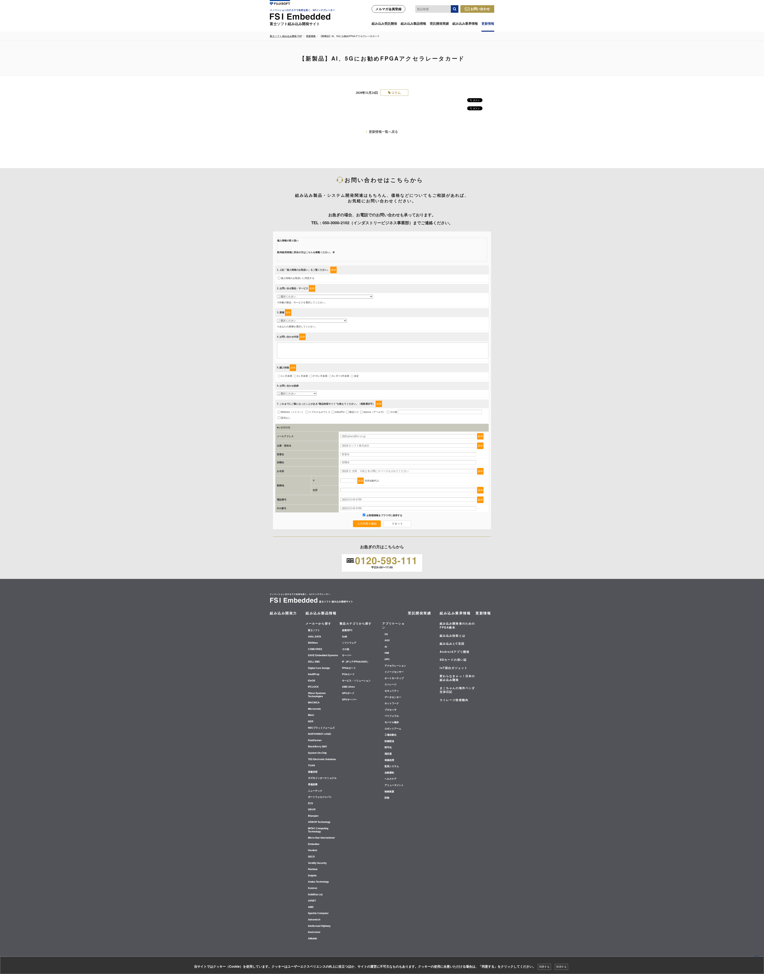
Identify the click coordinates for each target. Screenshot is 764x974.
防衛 (387, 797)
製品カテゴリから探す (356, 623)
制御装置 (389, 791)
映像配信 (389, 741)
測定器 (388, 753)
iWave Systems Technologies (317, 695)
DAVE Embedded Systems (323, 655)
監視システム (392, 766)
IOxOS (311, 680)
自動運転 (389, 772)
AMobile (312, 938)
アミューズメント (394, 785)
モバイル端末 (392, 722)
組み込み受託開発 (384, 23)
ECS (310, 803)
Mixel (311, 715)
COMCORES (315, 649)
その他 (393, 412)
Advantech (314, 919)
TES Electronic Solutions (322, 759)
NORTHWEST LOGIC (319, 734)
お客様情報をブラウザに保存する (384, 515)
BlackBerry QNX (317, 746)
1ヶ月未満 (286, 376)
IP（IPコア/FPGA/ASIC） (355, 661)
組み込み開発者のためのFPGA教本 (457, 625)
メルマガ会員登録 (388, 9)
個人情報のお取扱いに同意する (297, 278)
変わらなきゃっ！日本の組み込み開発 (457, 678)
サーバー (347, 655)
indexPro (340, 412)
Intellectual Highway (319, 926)
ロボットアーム (393, 728)
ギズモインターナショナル (322, 778)
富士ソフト (314, 630)
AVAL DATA (314, 636)
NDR (310, 721)
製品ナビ (354, 412)
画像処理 (389, 760)
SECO (311, 856)
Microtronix (314, 709)
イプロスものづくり (319, 412)
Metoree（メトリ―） (292, 412)
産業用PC (347, 630)
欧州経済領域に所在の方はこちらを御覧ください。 (304, 252)
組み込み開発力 (283, 613)
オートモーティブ (394, 678)
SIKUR (312, 809)
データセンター (393, 697)
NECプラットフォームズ (321, 727)
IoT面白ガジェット (454, 668)
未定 (356, 376)
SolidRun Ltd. (315, 894)
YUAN (311, 765)
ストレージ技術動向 (454, 700)
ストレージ (391, 684)
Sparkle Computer (318, 913)
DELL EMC (314, 661)
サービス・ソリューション (356, 680)
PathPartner (315, 740)
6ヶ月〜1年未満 (340, 376)
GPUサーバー (349, 699)
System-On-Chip (317, 753)
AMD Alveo (348, 686)
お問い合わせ (480, 8)
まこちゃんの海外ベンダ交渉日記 (457, 690)
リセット (397, 523)
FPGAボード (349, 668)
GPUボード (348, 693)
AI (386, 646)
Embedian (313, 844)
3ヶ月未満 (302, 376)
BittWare (313, 642)
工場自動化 (391, 734)
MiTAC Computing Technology (318, 830)
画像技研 (313, 771)
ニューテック (315, 790)
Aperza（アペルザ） (374, 412)
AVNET (312, 900)
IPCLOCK (313, 686)
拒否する (561, 966)
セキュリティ (392, 690)
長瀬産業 (313, 784)
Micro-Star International (321, 837)
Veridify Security (317, 863)
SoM (344, 636)
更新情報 (487, 23)
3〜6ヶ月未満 (320, 376)
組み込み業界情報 (465, 23)
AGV (387, 640)
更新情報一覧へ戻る (383, 131)
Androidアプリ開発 (455, 652)
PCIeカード (348, 674)
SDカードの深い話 (453, 660)
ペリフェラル (392, 716)
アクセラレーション (395, 665)
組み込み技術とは (452, 635)
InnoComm (314, 932)
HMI (387, 653)
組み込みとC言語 (452, 643)
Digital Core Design (319, 668)
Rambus (313, 869)
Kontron (312, 888)
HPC (387, 659)
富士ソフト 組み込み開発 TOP (286, 36)
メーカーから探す (318, 623)
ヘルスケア (391, 778)
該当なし (285, 417)
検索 (454, 9)
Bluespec (313, 815)
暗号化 (388, 747)
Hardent (312, 850)
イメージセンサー (394, 671)
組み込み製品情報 (413, 23)
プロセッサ (391, 709)
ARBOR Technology (319, 822)
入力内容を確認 (367, 523)
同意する (544, 966)
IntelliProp (313, 674)
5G (386, 634)
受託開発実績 (439, 23)
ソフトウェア (349, 642)
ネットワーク (392, 703)
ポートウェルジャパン (320, 797)
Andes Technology (318, 881)
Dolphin (312, 875)
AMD (311, 907)
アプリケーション (393, 625)
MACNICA (314, 702)
